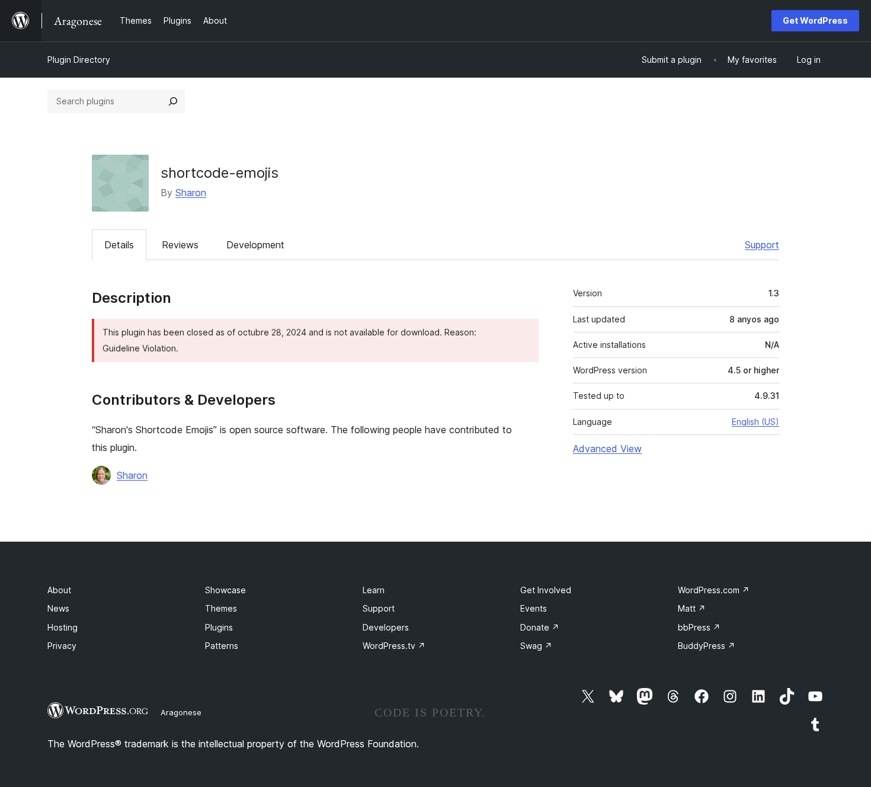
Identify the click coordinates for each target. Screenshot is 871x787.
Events (533, 608)
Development (255, 245)
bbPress (699, 627)
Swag (536, 646)
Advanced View (607, 449)
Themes (221, 608)
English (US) (755, 422)
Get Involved (545, 590)
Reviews (180, 245)
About (59, 590)
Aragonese (181, 712)
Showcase (225, 590)
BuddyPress (706, 646)
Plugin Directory (78, 60)
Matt (692, 608)
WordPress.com (714, 590)
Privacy (61, 646)
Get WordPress (815, 20)
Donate (539, 627)
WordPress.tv (394, 646)
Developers (386, 627)
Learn (374, 590)
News (58, 608)
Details (119, 245)
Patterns (221, 646)
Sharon (190, 193)
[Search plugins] (173, 101)
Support (762, 245)
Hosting (62, 627)
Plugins (219, 627)
